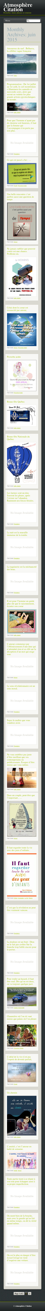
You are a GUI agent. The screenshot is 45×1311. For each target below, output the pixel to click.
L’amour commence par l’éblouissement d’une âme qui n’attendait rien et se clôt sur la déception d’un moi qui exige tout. (21, 649)
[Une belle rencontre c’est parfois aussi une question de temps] (22, 240)
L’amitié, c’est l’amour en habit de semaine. (19, 1148)
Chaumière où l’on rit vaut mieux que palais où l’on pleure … (21, 1019)
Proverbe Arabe (22, 185)
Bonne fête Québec (16, 401)
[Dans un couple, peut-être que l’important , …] (22, 836)
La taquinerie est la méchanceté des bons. (22, 568)
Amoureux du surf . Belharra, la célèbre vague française (20, 49)
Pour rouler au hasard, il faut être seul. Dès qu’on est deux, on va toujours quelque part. (20, 981)
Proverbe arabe (14, 356)
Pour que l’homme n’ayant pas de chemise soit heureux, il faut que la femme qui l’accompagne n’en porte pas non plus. (21, 125)
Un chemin (12, 1092)
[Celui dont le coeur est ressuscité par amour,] (22, 345)
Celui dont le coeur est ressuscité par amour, (17, 309)
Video (15, 75)
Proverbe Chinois (18, 1048)
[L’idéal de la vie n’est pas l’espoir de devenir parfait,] (22, 1082)
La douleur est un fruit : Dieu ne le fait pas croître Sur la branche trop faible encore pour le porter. (21, 945)
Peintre (31, 898)
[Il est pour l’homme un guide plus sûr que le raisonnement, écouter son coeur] (22, 633)
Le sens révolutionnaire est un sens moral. (21, 687)
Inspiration (21, 898)
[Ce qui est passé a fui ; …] (22, 183)
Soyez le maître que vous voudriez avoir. (18, 721)
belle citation (17, 112)
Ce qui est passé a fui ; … (19, 159)
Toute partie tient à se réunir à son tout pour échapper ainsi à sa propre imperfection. (21, 1181)
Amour (15, 242)
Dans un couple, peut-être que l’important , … (21, 796)
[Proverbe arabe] (22, 390)
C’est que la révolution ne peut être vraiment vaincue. (21, 909)
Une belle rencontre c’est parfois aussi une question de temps (20, 197)
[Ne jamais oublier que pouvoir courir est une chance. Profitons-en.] (22, 296)
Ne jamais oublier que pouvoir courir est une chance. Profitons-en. (21, 251)
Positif (15, 185)
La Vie (26, 898)
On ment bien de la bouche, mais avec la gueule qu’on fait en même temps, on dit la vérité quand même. (21, 1219)
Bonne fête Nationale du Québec (18, 438)
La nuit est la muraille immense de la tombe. (17, 534)
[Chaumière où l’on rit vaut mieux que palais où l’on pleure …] (22, 1046)
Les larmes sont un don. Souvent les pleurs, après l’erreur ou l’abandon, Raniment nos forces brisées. (20, 496)
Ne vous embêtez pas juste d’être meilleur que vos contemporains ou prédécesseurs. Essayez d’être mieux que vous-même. (20, 759)
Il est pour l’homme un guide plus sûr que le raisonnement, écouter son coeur (20, 603)
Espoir (15, 1084)
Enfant (15, 898)
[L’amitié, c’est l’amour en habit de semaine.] (22, 1168)
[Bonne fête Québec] (22, 426)
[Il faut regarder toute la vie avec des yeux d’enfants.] (22, 896)
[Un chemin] (22, 1135)
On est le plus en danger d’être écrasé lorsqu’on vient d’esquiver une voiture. (21, 1257)
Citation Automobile (19, 1007)
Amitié (15, 1170)
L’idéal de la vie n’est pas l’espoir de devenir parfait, (19, 1058)
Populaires (17, 154)
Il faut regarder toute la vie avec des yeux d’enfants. (19, 849)
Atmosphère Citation (17, 6)
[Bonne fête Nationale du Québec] (22, 484)
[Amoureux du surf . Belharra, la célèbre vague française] (22, 73)
